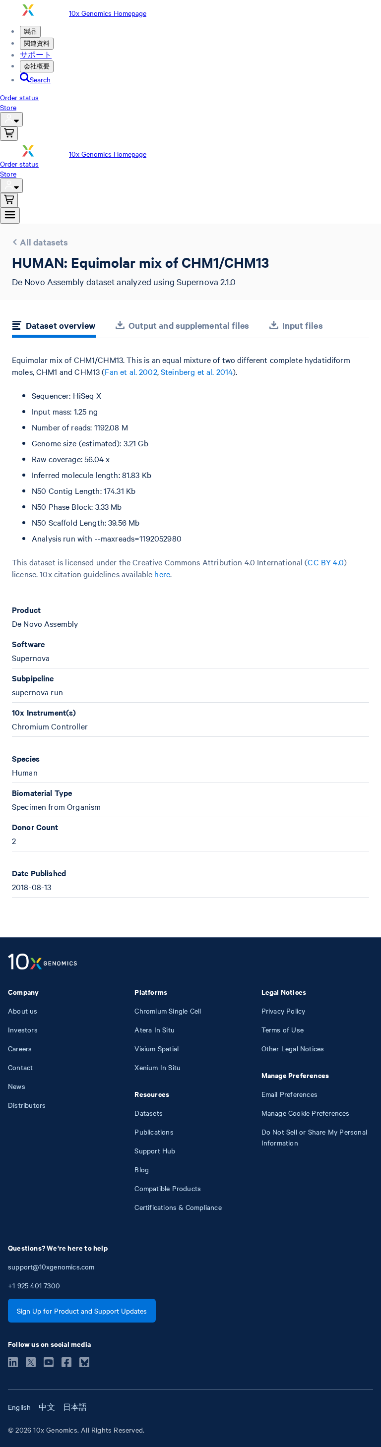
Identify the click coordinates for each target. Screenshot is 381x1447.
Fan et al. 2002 (131, 371)
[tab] (54, 327)
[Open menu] (10, 215)
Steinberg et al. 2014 (197, 371)
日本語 (75, 1407)
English (19, 1407)
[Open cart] (9, 133)
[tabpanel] (190, 626)
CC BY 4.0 (325, 561)
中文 (47, 1407)
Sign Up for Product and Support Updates (82, 1311)
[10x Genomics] (42, 962)
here (162, 573)
